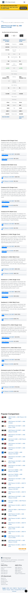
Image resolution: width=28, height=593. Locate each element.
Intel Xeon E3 (4, 570)
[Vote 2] (21, 549)
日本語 (7, 588)
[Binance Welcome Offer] (23, 6)
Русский (24, 589)
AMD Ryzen (18, 570)
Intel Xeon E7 (4, 573)
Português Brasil (18, 589)
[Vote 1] (19, 549)
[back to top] (26, 591)
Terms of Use (4, 584)
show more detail (5, 116)
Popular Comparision (20, 573)
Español (4, 589)
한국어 (11, 588)
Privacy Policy (4, 581)
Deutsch (24, 588)
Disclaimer (3, 583)
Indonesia (14, 591)
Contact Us (4, 579)
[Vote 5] (25, 549)
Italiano (12, 589)
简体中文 (15, 588)
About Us (3, 578)
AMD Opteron (18, 567)
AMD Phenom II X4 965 (11, 26)
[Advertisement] (14, 14)
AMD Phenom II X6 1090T (8, 26)
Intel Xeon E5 (4, 572)
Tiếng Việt (20, 588)
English (4, 588)
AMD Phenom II (19, 569)
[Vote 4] (24, 549)
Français (8, 589)
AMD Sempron (18, 572)
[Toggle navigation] (24, 2)
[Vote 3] (22, 549)
